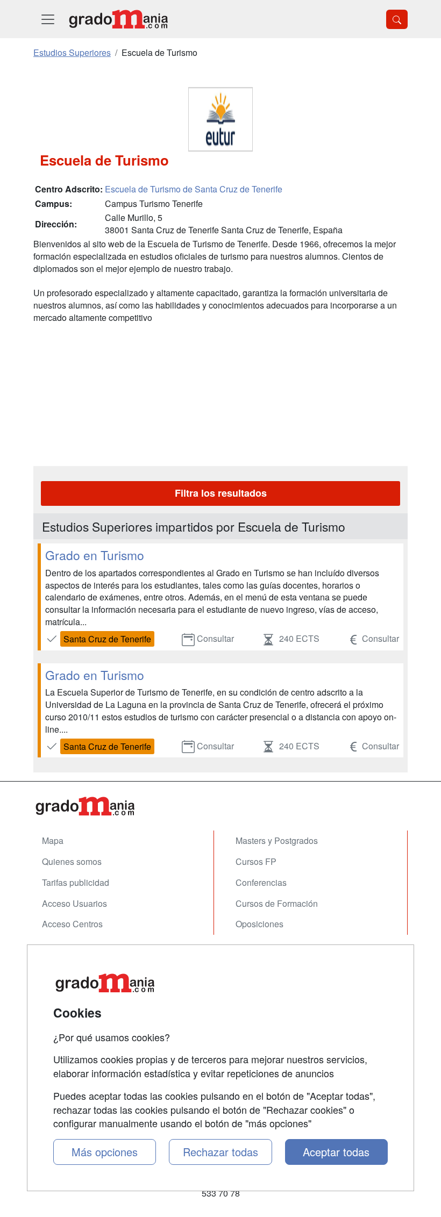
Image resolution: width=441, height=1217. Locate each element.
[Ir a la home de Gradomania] (118, 19)
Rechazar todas (220, 1151)
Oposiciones (259, 924)
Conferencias (261, 882)
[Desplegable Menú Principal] (47, 19)
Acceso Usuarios (74, 903)
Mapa (52, 840)
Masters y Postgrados (277, 840)
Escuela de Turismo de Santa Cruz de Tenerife (193, 189)
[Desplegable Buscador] (397, 19)
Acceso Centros (72, 924)
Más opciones (105, 1151)
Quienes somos (72, 861)
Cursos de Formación (277, 903)
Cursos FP (256, 861)
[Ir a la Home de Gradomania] (220, 806)
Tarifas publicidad (75, 882)
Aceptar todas (336, 1151)
